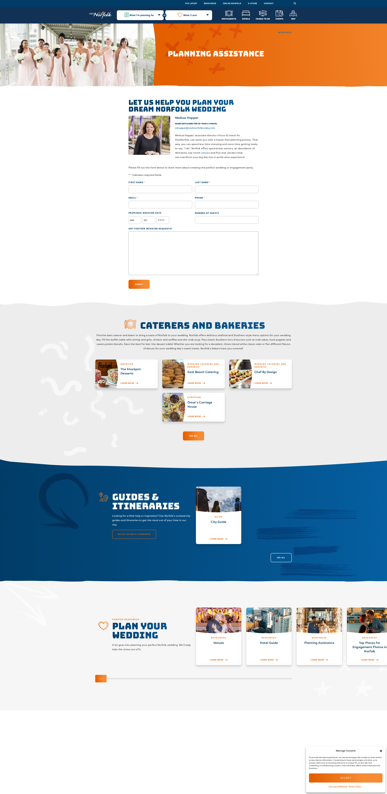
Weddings (285, 32)
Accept (345, 778)
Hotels (246, 18)
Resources (210, 3)
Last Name (202, 182)
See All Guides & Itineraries (134, 534)
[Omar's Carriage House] (193, 407)
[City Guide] (218, 515)
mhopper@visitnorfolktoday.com (195, 128)
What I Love (190, 15)
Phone (200, 197)
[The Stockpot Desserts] (126, 374)
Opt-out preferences (338, 786)
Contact (269, 3)
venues (205, 152)
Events (279, 18)
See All (193, 436)
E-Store (252, 3)
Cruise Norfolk (232, 3)
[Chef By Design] (260, 374)
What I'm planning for (141, 15)
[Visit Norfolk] (100, 15)
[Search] (295, 3)
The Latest (191, 3)
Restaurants (229, 18)
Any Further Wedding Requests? (150, 228)
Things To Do (263, 18)
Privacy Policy (355, 786)
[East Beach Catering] (193, 374)
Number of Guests (207, 213)
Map (293, 18)
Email (133, 197)
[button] (380, 750)
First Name (136, 182)
